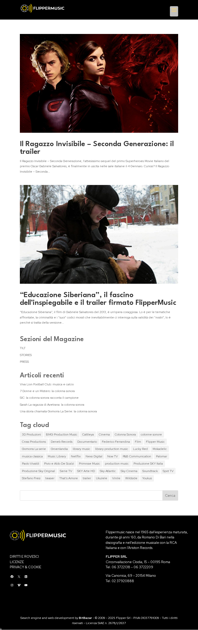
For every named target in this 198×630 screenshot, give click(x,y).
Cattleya (88, 434)
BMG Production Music (61, 434)
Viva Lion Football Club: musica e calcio (47, 384)
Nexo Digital (94, 456)
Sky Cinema (129, 471)
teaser (49, 478)
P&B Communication (137, 456)
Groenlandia (59, 449)
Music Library (57, 456)
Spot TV (168, 471)
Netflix (76, 456)
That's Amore (68, 478)
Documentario (87, 442)
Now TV (112, 456)
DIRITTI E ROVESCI (24, 556)
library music (81, 449)
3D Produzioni (31, 434)
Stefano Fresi (31, 478)
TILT (23, 348)
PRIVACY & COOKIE (25, 567)
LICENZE (17, 562)
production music (117, 464)
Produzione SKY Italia (148, 464)
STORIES (26, 355)
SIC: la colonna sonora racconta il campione (49, 398)
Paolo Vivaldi (30, 464)
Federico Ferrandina (116, 442)
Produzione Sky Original (38, 471)
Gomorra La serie (34, 449)
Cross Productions (34, 442)
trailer (87, 478)
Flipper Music (155, 442)
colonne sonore (151, 434)
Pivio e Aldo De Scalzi (59, 464)
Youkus (147, 478)
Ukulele (101, 478)
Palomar (161, 456)
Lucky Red (140, 449)
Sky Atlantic (108, 471)
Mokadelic (160, 449)
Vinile (116, 478)
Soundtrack (150, 471)
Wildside (131, 478)
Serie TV (66, 471)
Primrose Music (89, 464)
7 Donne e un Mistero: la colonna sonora (47, 391)
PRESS (24, 362)
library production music (111, 449)
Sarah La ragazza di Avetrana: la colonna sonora (52, 405)
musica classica (32, 456)
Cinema (104, 434)
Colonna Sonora (125, 434)
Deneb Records (61, 442)
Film (138, 442)
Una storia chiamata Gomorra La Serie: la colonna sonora (58, 411)
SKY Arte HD (86, 471)
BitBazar (85, 618)
